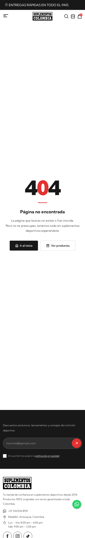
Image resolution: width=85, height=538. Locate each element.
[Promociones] (73, 16)
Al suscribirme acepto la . (34, 455)
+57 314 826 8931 (18, 510)
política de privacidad (47, 455)
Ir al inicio (26, 245)
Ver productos (60, 245)
